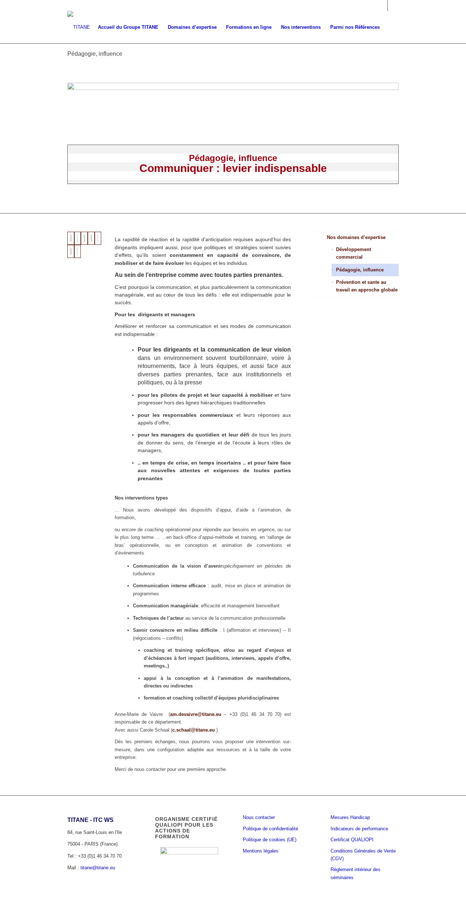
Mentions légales (261, 851)
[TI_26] (70, 251)
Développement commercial (353, 253)
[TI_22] (77, 238)
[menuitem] (128, 27)
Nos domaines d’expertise (356, 237)
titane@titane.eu (97, 867)
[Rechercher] (391, 27)
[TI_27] (77, 251)
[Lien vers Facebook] (393, 5)
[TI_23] (84, 238)
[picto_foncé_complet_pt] (78, 27)
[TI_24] (91, 238)
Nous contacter (259, 817)
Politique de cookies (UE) (269, 839)
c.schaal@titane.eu (193, 730)
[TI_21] (70, 238)
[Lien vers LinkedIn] (382, 5)
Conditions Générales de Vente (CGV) (363, 854)
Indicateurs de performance (359, 828)
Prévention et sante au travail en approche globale (367, 286)
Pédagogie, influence (94, 54)
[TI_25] (98, 238)
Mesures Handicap (350, 817)
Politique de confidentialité (270, 828)
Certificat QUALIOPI (352, 839)
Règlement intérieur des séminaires (355, 873)
